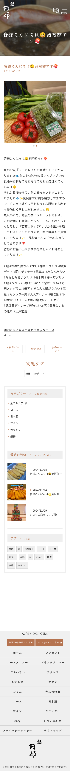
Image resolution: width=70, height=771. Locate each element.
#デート (39, 373)
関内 (11, 548)
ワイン (14, 423)
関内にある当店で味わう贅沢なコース (29, 330)
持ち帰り (29, 548)
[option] (35, 112)
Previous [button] (7, 114)
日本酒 (14, 416)
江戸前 (52, 548)
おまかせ (22, 565)
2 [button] (36, 146)
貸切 (49, 557)
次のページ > (57, 349)
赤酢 (22, 557)
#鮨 (27, 373)
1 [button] (34, 146)
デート (41, 548)
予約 (11, 565)
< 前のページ (13, 349)
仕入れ (12, 557)
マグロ (39, 557)
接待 (12, 436)
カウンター (16, 430)
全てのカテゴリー (20, 403)
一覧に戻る (35, 349)
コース (7, 335)
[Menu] (64, 10)
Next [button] (62, 114)
